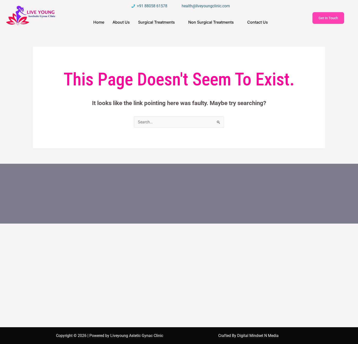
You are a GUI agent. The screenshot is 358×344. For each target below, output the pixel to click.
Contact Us (257, 22)
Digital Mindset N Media (258, 335)
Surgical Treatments (156, 22)
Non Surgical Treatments (211, 22)
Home (98, 22)
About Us (121, 22)
